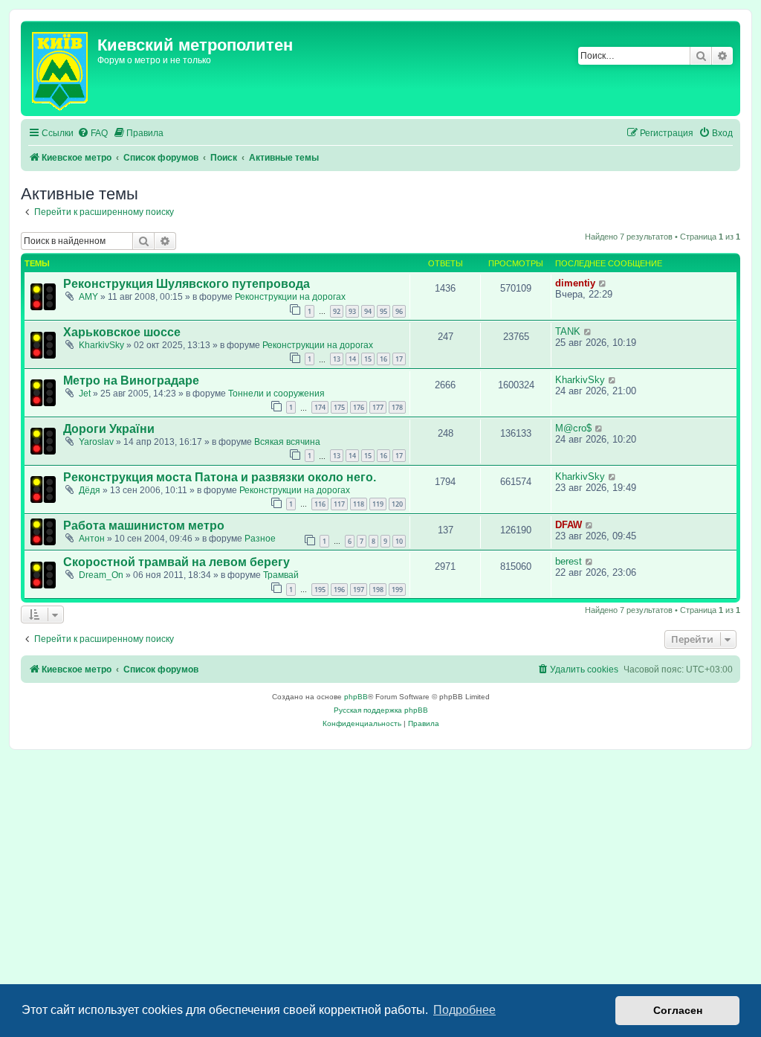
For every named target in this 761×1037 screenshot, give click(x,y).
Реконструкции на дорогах (290, 297)
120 (397, 504)
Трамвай (281, 575)
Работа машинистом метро (143, 525)
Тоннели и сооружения (276, 393)
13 (336, 359)
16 (383, 359)
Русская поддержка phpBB (381, 710)
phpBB (356, 697)
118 (358, 504)
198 (377, 589)
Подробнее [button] (464, 1010)
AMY (88, 297)
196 (339, 589)
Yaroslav (96, 442)
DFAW (568, 524)
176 (358, 407)
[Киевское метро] (61, 68)
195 (320, 589)
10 (399, 541)
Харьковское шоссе (122, 332)
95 (383, 311)
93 (352, 311)
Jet (85, 393)
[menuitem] (92, 133)
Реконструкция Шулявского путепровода (186, 283)
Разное (260, 538)
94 (368, 311)
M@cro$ (573, 428)
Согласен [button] (677, 1010)
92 (336, 311)
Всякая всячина (287, 442)
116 (320, 504)
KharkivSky (101, 345)
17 (399, 359)
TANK (567, 331)
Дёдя (89, 490)
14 (352, 359)
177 (377, 407)
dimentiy (575, 283)
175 (339, 407)
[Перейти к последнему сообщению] (603, 283)
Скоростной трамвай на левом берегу (176, 562)
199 (397, 589)
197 (358, 589)
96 (399, 311)
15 (368, 359)
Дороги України (109, 429)
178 (397, 407)
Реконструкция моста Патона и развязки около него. (219, 477)
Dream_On (101, 575)
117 (339, 504)
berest (568, 561)
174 (320, 407)
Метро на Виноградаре (131, 380)
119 (377, 504)
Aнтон (92, 538)
